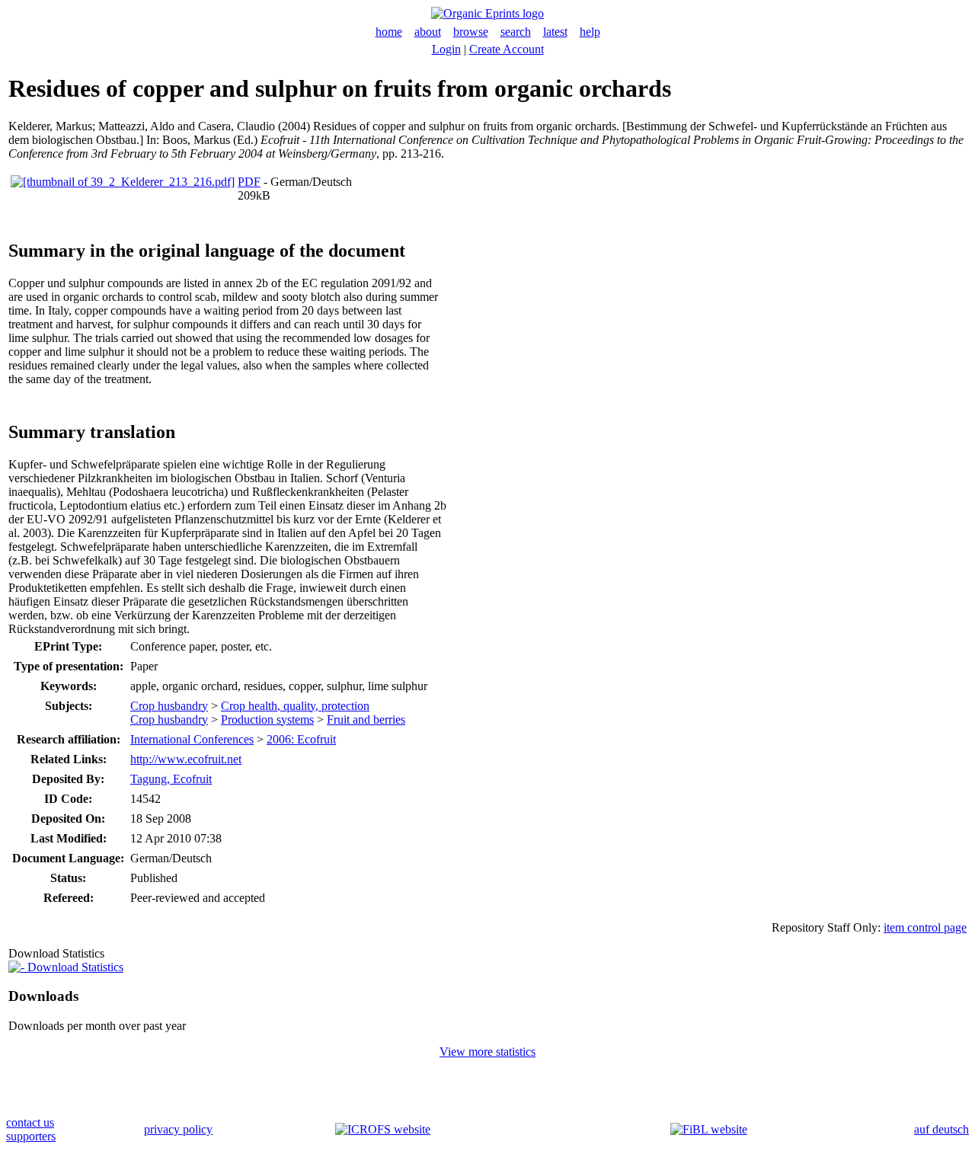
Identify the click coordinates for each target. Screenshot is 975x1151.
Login (446, 49)
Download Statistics (73, 967)
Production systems (267, 719)
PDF (249, 181)
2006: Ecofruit (301, 739)
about (427, 31)
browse (470, 31)
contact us (30, 1122)
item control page (925, 927)
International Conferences (192, 739)
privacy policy (178, 1129)
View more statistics (487, 1051)
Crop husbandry (169, 705)
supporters (31, 1136)
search (515, 31)
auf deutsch (941, 1129)
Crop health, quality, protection (295, 705)
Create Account (506, 49)
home (389, 31)
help (590, 31)
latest (555, 31)
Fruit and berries (366, 719)
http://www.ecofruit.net (185, 759)
